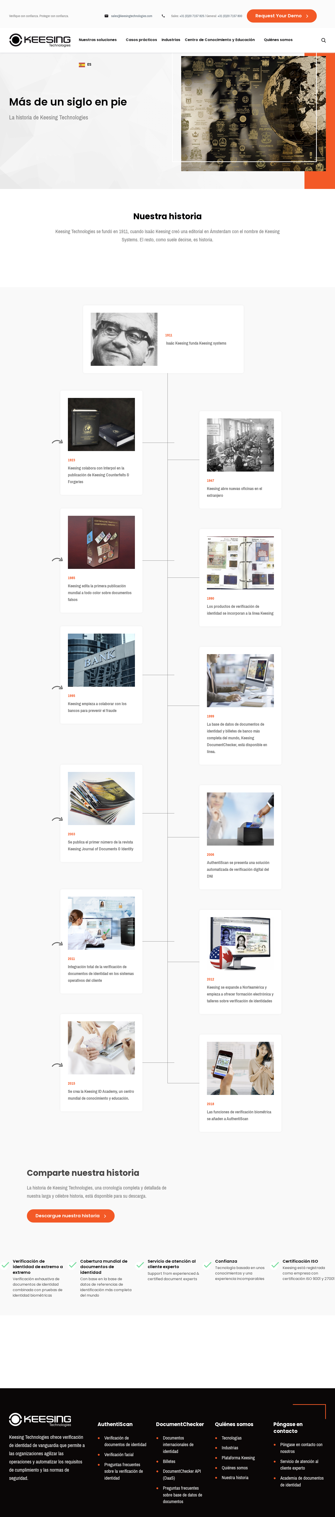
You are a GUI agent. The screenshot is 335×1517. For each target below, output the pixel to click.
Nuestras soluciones (98, 40)
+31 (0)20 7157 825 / (193, 16)
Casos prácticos (141, 40)
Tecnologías (232, 1438)
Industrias (171, 40)
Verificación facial (119, 1454)
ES (89, 65)
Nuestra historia (235, 1477)
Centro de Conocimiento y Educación (220, 40)
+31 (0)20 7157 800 (230, 16)
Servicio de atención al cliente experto (299, 1465)
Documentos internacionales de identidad (178, 1445)
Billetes (169, 1461)
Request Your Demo (278, 16)
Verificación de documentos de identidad (125, 1441)
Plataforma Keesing (238, 1458)
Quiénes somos (278, 40)
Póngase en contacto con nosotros (301, 1448)
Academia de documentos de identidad (302, 1481)
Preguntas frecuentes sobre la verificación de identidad (123, 1471)
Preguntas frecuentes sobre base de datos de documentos (182, 1495)
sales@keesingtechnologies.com (131, 16)
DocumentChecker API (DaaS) (182, 1474)
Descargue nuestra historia (68, 1216)
